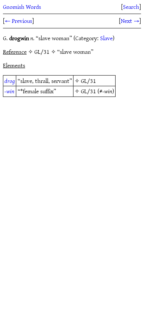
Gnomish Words (22, 6)
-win (9, 91)
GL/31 (88, 81)
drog (9, 81)
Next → (130, 20)
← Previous (18, 20)
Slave (106, 38)
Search (131, 6)
